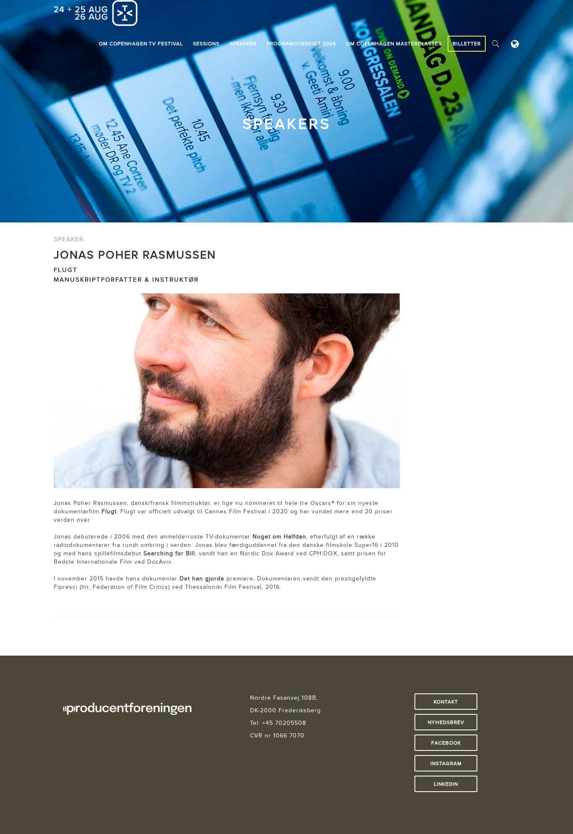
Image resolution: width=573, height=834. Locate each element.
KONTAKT (446, 701)
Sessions (206, 43)
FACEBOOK (446, 742)
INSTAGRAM (446, 763)
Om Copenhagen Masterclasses (394, 43)
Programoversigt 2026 (301, 43)
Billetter (467, 43)
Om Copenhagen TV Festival (141, 43)
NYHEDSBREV (446, 722)
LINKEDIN (446, 783)
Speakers (243, 43)
